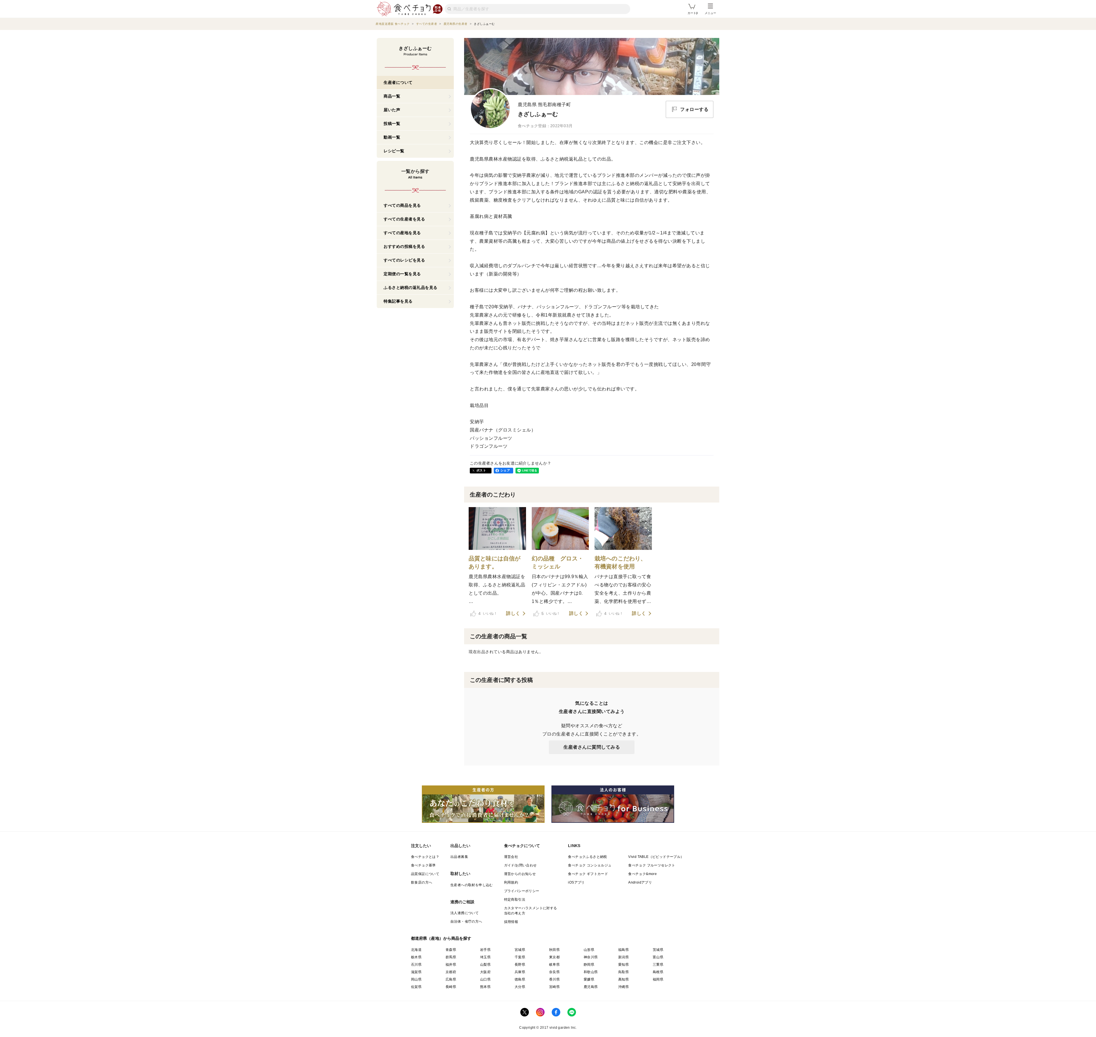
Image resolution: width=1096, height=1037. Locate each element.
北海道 (416, 950)
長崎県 (451, 987)
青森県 (451, 950)
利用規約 (511, 882)
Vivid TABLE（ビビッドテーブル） (656, 857)
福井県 (451, 965)
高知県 (623, 979)
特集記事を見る (398, 301)
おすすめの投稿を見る (404, 246)
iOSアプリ (576, 882)
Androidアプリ (640, 882)
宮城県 (520, 950)
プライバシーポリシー (521, 891)
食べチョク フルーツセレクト (651, 865)
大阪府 (485, 972)
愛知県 (623, 965)
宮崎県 (554, 987)
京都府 (451, 972)
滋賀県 (416, 972)
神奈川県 (591, 957)
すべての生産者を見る (404, 219)
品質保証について (425, 874)
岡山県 (416, 979)
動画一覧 (392, 137)
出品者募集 (459, 857)
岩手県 (485, 950)
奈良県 (554, 972)
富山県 (658, 957)
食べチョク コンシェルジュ (589, 865)
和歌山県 (591, 972)
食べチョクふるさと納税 (587, 857)
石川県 (416, 965)
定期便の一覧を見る (402, 274)
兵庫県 (520, 972)
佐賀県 (416, 987)
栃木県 (416, 957)
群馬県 (451, 957)
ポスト (481, 470)
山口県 (485, 979)
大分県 (520, 987)
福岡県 (658, 979)
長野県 (520, 965)
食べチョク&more (642, 874)
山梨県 (485, 965)
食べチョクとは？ (425, 857)
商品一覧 (392, 96)
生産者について (398, 82)
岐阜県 (554, 965)
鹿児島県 (591, 987)
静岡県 (589, 965)
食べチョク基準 (423, 865)
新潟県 (623, 957)
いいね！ (487, 613)
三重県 (658, 965)
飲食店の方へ (421, 882)
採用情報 (511, 922)
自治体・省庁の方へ (466, 921)
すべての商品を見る (402, 205)
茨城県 (658, 950)
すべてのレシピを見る (404, 260)
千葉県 (520, 957)
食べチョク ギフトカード (588, 874)
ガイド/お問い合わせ (520, 865)
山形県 (589, 950)
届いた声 (392, 110)
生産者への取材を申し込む (471, 885)
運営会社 (511, 857)
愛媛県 (589, 979)
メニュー (710, 13)
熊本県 (485, 987)
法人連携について (464, 913)
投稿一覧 (392, 123)
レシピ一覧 (394, 151)
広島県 (451, 979)
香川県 (554, 979)
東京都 (554, 957)
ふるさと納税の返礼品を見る (411, 287)
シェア (505, 470)
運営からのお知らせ (520, 874)
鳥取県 (623, 972)
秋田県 (554, 950)
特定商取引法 (514, 900)
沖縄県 (623, 987)
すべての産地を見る (402, 232)
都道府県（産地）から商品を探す (441, 938)
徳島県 (520, 979)
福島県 (623, 950)
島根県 (658, 972)
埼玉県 (485, 957)
